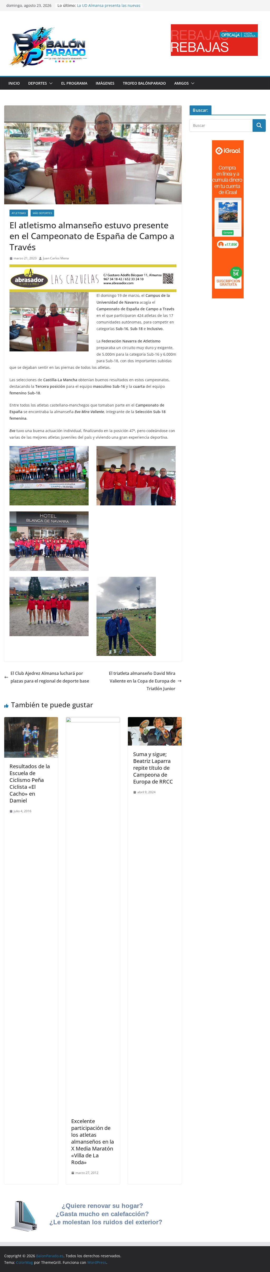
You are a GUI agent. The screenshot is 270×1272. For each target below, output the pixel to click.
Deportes (37, 83)
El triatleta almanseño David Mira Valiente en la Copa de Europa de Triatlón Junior (142, 680)
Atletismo (19, 213)
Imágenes (105, 83)
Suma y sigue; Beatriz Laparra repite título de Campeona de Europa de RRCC (153, 768)
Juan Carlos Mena (56, 258)
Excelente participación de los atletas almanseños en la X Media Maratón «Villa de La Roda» (92, 1142)
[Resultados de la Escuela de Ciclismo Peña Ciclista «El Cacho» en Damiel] (31, 721)
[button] (50, 83)
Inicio (14, 83)
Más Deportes (42, 213)
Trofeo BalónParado (144, 83)
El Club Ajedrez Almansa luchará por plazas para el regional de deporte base (50, 677)
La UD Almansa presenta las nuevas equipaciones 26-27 (108, 8)
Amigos (181, 83)
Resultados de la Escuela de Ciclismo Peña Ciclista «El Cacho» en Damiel (29, 783)
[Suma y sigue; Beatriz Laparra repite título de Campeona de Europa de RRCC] (155, 721)
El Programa (74, 83)
